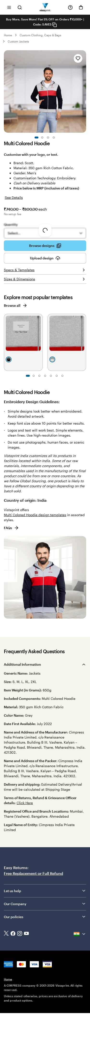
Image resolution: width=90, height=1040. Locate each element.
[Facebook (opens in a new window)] (13, 934)
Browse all (12, 305)
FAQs (8, 528)
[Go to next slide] (83, 91)
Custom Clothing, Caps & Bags (40, 35)
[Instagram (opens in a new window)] (19, 934)
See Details (14, 197)
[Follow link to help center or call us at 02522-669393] (70, 7)
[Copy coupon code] (54, 24)
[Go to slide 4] (54, 137)
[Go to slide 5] (51, 376)
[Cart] (81, 7)
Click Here (25, 803)
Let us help (12, 891)
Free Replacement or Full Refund (33, 873)
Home (8, 35)
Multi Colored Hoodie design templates (35, 515)
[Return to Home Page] (45, 7)
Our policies (13, 917)
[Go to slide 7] (62, 376)
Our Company (15, 904)
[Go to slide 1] (36, 137)
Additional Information (22, 664)
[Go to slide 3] (48, 137)
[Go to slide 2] (42, 137)
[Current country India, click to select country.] (80, 934)
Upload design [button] (42, 258)
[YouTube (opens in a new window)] (26, 934)
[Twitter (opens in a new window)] (6, 934)
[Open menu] (9, 7)
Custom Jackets (18, 41)
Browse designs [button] (41, 246)
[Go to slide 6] (57, 376)
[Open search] (19, 7)
